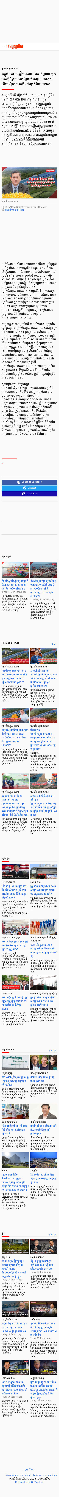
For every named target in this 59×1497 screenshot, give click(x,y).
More (53, 644)
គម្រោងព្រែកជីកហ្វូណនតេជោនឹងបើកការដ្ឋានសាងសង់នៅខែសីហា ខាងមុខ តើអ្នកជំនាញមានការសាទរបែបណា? (15, 737)
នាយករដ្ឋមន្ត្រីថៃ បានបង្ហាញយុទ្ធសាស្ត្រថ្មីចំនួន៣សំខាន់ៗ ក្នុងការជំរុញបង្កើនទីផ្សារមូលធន (14, 1003)
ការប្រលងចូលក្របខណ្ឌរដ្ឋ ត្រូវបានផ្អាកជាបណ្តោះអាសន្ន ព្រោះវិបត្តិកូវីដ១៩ (15, 945)
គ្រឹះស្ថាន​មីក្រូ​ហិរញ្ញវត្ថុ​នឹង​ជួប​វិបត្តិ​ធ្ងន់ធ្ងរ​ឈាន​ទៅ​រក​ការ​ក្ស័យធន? (14, 1130)
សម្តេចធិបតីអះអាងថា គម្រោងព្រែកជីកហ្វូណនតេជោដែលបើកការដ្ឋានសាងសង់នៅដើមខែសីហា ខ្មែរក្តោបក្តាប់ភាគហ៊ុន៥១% (43, 678)
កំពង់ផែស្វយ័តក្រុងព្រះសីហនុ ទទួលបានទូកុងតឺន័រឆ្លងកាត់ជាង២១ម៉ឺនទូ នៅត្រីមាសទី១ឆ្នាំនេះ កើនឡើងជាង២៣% (43, 589)
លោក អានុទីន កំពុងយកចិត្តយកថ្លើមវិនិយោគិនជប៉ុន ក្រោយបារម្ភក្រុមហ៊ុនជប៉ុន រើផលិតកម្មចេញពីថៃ (14, 1388)
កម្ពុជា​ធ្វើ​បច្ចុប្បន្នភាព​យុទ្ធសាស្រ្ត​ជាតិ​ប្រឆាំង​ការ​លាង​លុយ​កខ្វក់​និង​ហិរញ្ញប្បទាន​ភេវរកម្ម (43, 950)
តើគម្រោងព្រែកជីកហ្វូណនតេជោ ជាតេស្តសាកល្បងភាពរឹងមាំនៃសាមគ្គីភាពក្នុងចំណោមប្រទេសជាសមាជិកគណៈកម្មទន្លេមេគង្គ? (43, 739)
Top (31, 1469)
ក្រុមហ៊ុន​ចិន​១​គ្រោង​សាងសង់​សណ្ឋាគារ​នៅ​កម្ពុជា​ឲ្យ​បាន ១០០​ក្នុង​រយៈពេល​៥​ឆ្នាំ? (43, 890)
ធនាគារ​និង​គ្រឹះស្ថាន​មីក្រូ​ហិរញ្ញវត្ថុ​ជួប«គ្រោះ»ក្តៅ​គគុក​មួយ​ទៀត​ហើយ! (15, 1081)
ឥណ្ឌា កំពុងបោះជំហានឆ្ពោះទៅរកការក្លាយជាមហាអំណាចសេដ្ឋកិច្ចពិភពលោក (14, 1327)
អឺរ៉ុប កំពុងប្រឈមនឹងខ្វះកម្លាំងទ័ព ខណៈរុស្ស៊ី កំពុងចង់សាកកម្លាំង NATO (41, 1265)
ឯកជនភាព (37, 1475)
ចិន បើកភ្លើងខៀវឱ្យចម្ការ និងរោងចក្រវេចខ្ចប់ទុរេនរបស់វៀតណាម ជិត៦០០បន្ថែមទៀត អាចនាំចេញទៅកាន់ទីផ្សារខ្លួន (14, 1269)
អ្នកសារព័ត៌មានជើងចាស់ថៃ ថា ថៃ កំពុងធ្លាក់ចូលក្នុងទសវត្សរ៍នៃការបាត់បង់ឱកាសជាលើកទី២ (43, 1329)
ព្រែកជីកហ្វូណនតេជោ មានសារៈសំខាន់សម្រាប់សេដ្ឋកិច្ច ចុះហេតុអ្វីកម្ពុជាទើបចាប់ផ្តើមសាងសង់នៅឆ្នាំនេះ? (14, 676)
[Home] (15, 47)
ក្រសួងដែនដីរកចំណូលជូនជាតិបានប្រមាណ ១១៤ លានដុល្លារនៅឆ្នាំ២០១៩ (43, 1001)
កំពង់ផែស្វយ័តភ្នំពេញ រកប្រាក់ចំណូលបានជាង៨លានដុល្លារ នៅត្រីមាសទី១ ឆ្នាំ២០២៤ (15, 585)
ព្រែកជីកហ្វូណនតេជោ (14, 210)
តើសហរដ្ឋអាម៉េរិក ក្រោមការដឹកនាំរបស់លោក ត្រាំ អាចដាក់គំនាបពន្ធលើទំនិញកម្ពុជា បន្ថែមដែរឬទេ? (15, 892)
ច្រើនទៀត (52, 1050)
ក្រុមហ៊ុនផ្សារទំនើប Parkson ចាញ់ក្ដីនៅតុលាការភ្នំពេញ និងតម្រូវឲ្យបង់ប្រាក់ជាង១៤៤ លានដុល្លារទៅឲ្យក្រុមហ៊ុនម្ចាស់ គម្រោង (15, 1182)
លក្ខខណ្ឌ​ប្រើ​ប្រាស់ (50, 1475)
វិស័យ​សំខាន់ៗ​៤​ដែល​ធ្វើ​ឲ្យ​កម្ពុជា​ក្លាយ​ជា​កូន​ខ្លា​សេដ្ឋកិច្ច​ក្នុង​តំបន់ (43, 1178)
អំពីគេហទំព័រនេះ (12, 1475)
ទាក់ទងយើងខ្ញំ (25, 1475)
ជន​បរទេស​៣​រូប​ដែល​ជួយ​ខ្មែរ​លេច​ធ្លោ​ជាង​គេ (42, 1079)
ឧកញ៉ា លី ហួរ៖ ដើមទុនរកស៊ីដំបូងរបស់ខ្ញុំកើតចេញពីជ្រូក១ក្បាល (43, 1130)
